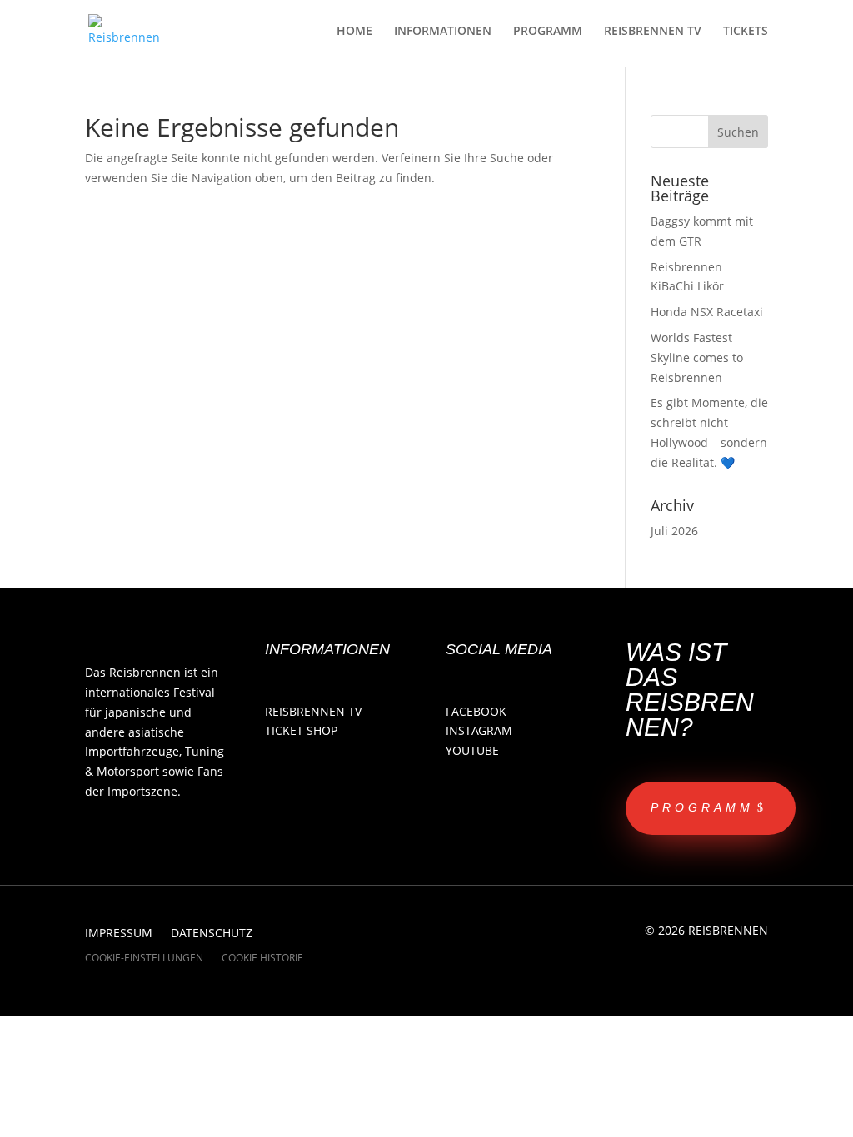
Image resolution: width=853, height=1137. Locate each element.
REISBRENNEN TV (652, 31)
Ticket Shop (301, 730)
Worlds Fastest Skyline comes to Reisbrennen (697, 357)
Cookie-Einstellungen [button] (144, 958)
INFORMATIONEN (442, 31)
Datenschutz (211, 934)
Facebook (476, 711)
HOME (354, 31)
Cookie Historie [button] (262, 958)
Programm (702, 807)
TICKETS (745, 31)
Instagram (479, 730)
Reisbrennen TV (313, 711)
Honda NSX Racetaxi (707, 312)
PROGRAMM (547, 31)
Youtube (472, 750)
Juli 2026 (674, 531)
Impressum (118, 934)
